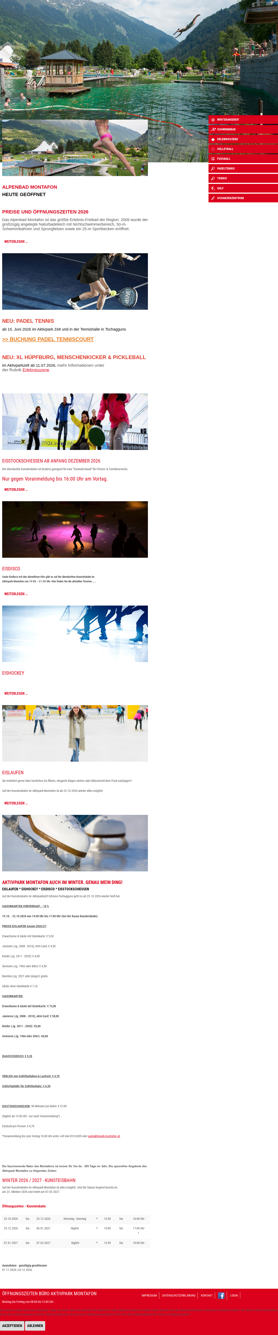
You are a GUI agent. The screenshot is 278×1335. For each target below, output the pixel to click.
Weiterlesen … (16, 242)
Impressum (149, 1295)
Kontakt (207, 1295)
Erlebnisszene (36, 370)
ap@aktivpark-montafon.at (104, 1136)
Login (234, 1295)
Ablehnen (35, 1326)
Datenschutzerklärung (178, 1295)
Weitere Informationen (132, 1333)
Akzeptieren (12, 1326)
